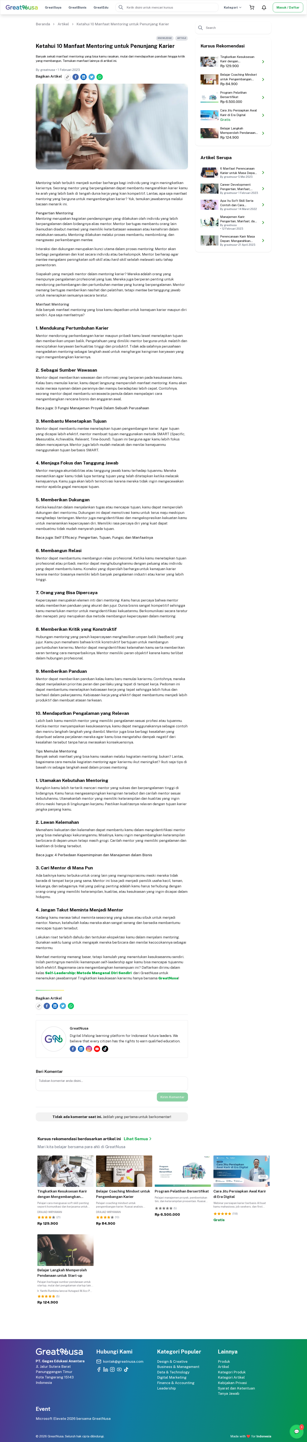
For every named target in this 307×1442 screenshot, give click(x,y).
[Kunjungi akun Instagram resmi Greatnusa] (112, 1369)
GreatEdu (101, 7)
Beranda (43, 24)
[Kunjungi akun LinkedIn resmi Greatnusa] (105, 1369)
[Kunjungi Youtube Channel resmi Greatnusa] (119, 1369)
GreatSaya (53, 7)
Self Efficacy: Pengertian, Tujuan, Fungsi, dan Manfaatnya (104, 537)
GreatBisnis (77, 7)
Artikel (63, 24)
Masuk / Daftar (288, 7)
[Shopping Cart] (251, 7)
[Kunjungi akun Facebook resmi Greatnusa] (98, 1369)
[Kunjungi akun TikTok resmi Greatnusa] (126, 1369)
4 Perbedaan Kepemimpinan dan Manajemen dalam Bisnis (103, 855)
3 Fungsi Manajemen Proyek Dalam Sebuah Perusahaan (102, 408)
